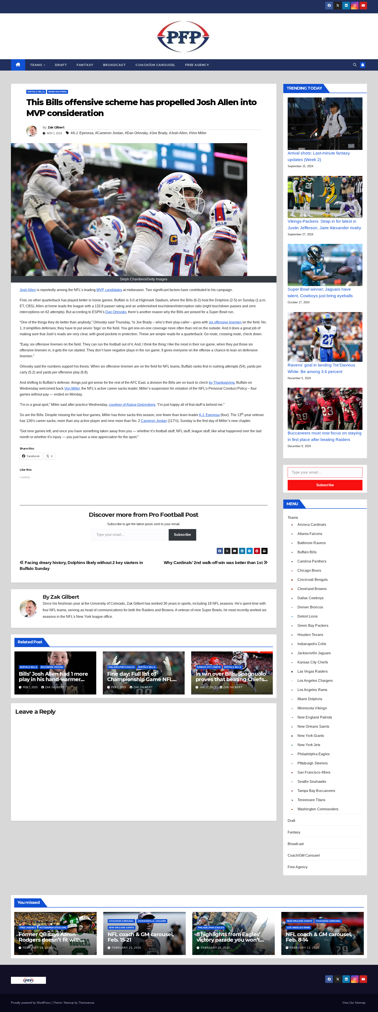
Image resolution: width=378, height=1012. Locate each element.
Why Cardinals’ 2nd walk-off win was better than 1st (214, 562)
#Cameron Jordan (109, 133)
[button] (355, 65)
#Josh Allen (178, 133)
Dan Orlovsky (115, 312)
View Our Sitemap (353, 1002)
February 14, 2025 (215, 947)
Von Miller (72, 388)
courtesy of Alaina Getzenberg (132, 404)
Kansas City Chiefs (208, 667)
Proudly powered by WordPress (31, 1002)
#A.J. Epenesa (82, 133)
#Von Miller (197, 133)
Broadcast (114, 65)
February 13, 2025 (304, 947)
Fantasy (85, 65)
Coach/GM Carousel (155, 65)
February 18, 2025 (37, 947)
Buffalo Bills (36, 91)
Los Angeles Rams (298, 927)
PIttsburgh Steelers (53, 927)
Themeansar (86, 1002)
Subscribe (182, 534)
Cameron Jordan (154, 421)
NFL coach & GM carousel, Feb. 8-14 (319, 937)
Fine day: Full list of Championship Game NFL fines (140, 679)
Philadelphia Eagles (121, 667)
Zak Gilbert (56, 127)
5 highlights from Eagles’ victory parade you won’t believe (228, 939)
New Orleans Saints (121, 927)
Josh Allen (28, 290)
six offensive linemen (225, 322)
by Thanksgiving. (222, 382)
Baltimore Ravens (52, 667)
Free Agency (197, 65)
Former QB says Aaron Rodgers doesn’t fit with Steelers (49, 939)
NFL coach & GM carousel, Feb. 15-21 (141, 937)
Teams (36, 65)
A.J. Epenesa (209, 415)
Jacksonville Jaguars (152, 921)
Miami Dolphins (57, 91)
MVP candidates (109, 290)
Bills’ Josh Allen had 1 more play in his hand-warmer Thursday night (53, 679)
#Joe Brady (158, 133)
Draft (61, 65)
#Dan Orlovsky (136, 133)
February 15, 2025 (126, 947)
